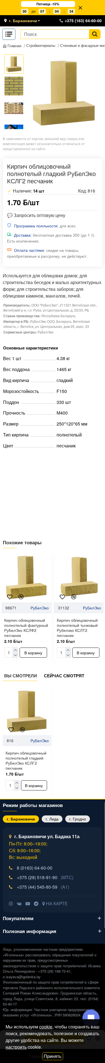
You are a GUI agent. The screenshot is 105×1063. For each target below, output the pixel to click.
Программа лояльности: (36, 225)
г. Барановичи (21, 819)
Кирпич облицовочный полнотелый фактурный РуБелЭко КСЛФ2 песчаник (26, 628)
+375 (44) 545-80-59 (43, 887)
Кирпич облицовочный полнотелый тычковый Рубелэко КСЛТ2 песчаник (77, 628)
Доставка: (23, 235)
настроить (16, 1047)
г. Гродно (77, 819)
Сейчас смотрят (64, 676)
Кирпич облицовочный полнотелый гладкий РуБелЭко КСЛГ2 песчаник (26, 760)
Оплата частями (29, 250)
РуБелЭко (40, 608)
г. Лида (52, 819)
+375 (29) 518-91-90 (45, 877)
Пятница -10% (47, 4)
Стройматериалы (40, 45)
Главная (13, 45)
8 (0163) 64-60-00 (34, 868)
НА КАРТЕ (56, 903)
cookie (45, 1026)
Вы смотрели (20, 676)
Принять (52, 1056)
